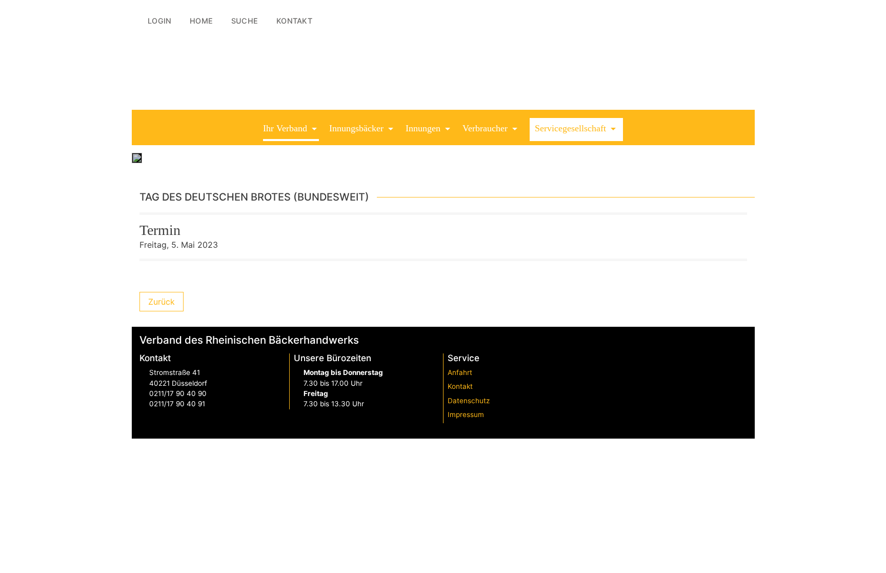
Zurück (161, 302)
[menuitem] (156, 21)
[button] (291, 129)
